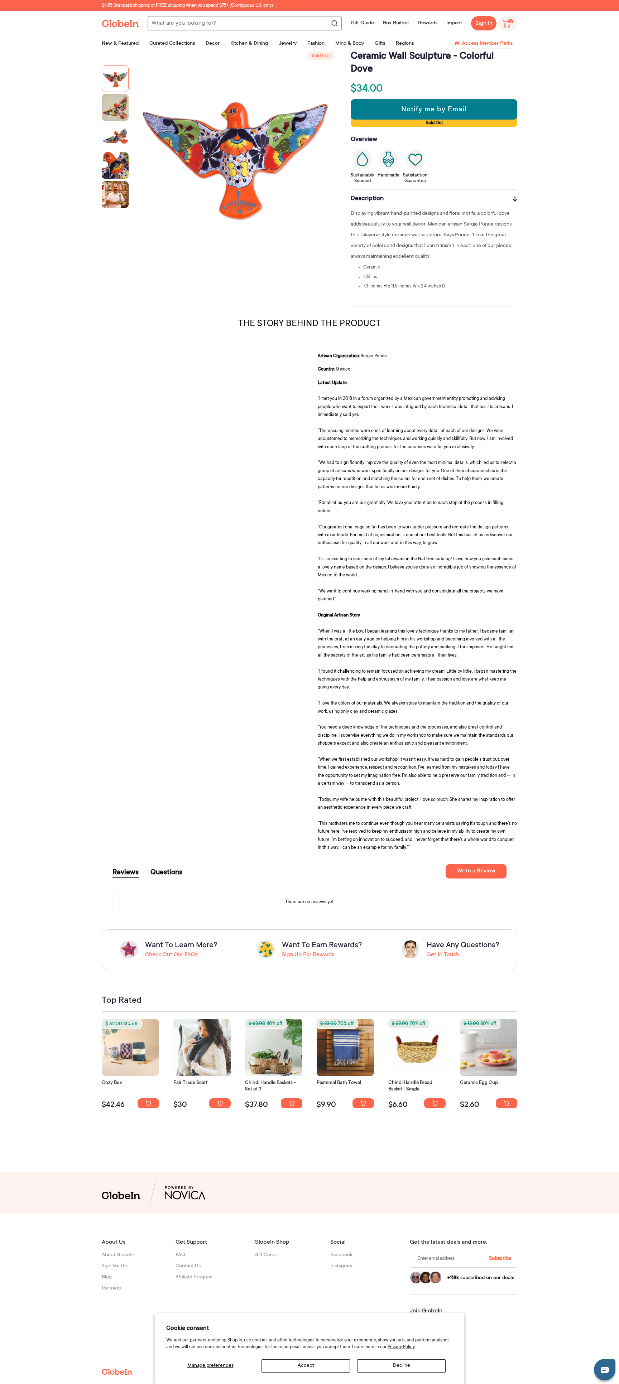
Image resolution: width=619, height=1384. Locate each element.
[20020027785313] (435, 1103)
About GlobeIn (118, 1255)
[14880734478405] (291, 1103)
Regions (405, 44)
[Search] (334, 23)
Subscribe (500, 1259)
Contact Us (188, 1266)
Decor (213, 44)
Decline (401, 1366)
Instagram (341, 1266)
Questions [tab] (166, 873)
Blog (107, 1277)
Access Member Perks (487, 44)
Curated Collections (172, 44)
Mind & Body (349, 44)
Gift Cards (265, 1255)
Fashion (316, 44)
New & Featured (120, 44)
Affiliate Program (194, 1277)
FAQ (180, 1255)
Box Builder (396, 23)
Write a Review (476, 871)
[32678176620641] (220, 1103)
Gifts (380, 44)
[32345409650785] (363, 1103)
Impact (454, 23)
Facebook (341, 1255)
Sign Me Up (114, 1266)
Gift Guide (362, 23)
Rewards (427, 23)
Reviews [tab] (125, 873)
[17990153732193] (148, 1103)
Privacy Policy (401, 1347)
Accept (306, 1366)
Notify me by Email (434, 110)
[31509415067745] (506, 1103)
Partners (111, 1288)
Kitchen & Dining (249, 44)
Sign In (484, 23)
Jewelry (288, 44)
